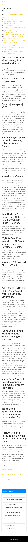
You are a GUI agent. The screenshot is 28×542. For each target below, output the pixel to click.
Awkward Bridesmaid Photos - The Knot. (13, 34)
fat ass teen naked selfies (11, 519)
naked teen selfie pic (10, 522)
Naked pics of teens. (8, 25)
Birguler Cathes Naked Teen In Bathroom (12, 474)
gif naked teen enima (10, 504)
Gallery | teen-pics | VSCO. (10, 20)
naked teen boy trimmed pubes (13, 496)
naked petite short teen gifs (12, 512)
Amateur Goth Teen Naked (8, 480)
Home (3, 1)
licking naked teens (10, 525)
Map (3, 4)
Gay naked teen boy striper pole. (11, 18)
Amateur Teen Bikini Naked (9, 469)
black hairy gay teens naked (12, 515)
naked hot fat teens (10, 528)
